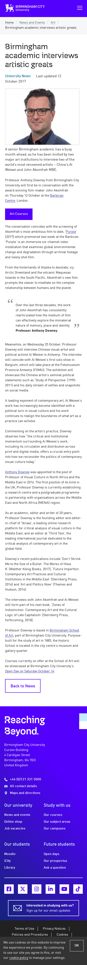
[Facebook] (9, 889)
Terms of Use (24, 929)
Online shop (13, 822)
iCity (7, 861)
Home (9, 22)
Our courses (53, 815)
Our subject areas (57, 822)
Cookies (62, 934)
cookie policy (18, 958)
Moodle (10, 854)
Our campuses (54, 828)
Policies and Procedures (30, 934)
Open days (51, 854)
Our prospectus (55, 861)
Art (53, 22)
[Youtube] (64, 889)
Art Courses (19, 214)
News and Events (32, 22)
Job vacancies (14, 828)
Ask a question (55, 867)
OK (77, 945)
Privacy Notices (54, 929)
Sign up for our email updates (50, 908)
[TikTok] (78, 889)
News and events (17, 815)
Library (9, 867)
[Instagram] (36, 889)
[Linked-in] (50, 889)
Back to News (23, 686)
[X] (22, 889)
